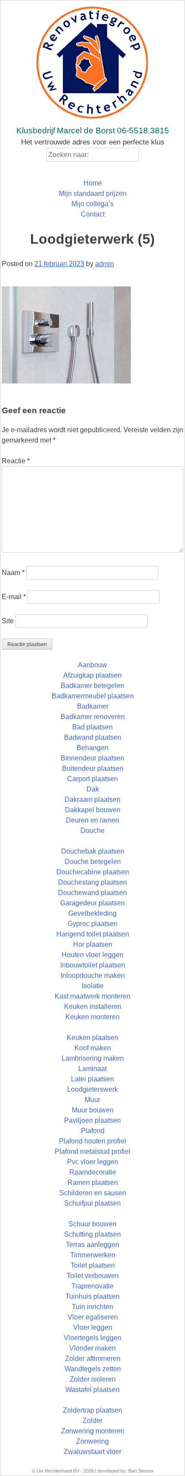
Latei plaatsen (92, 1079)
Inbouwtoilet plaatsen (92, 965)
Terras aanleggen (92, 1244)
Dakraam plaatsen (92, 799)
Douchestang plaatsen (92, 882)
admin (104, 263)
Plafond (93, 1130)
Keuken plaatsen (92, 1037)
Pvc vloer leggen (92, 1161)
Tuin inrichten (92, 1306)
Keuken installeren (92, 1006)
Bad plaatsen (92, 727)
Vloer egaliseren (93, 1317)
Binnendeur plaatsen (92, 758)
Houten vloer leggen (92, 954)
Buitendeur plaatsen (92, 768)
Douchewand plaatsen (92, 892)
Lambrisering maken (93, 1058)
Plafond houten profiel (92, 1141)
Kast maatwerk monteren (92, 996)
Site (8, 621)
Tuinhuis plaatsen (92, 1296)
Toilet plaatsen (93, 1265)
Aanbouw (92, 665)
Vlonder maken (92, 1348)
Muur (92, 1099)
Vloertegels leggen (92, 1337)
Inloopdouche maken (93, 975)
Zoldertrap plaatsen (92, 1410)
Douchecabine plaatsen (92, 872)
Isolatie (93, 985)
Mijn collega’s (92, 203)
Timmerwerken (92, 1255)
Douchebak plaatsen (92, 851)
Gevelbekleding (92, 913)
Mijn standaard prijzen (92, 193)
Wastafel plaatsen (92, 1389)
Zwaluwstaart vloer (92, 1451)
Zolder (92, 1420)
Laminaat (92, 1068)
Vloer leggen (92, 1327)
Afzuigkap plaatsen (92, 675)
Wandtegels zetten (93, 1368)
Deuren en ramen (92, 820)
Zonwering (92, 1441)
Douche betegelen (93, 861)
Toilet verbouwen (93, 1275)
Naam (13, 572)
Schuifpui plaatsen (92, 1203)
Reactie (16, 461)
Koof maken (92, 1048)
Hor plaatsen (92, 944)
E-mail (14, 596)
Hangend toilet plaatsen (92, 934)
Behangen (92, 747)
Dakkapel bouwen (92, 809)
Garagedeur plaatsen (92, 903)
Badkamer (92, 706)
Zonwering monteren (92, 1431)
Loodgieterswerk (92, 1089)
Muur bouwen (93, 1110)
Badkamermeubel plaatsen (93, 696)
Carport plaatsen (92, 778)
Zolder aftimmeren (92, 1358)
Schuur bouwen (92, 1224)
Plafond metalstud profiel (92, 1151)
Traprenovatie (92, 1286)
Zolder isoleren (93, 1379)
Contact (93, 214)
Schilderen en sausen (92, 1193)
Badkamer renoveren (93, 716)
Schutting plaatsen (92, 1234)
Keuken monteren (92, 1017)
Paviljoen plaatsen (92, 1120)
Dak (92, 789)
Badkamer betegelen (92, 685)
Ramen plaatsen (93, 1182)
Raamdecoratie (92, 1172)
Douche (92, 830)
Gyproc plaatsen (92, 923)
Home (92, 183)
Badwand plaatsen (92, 737)
